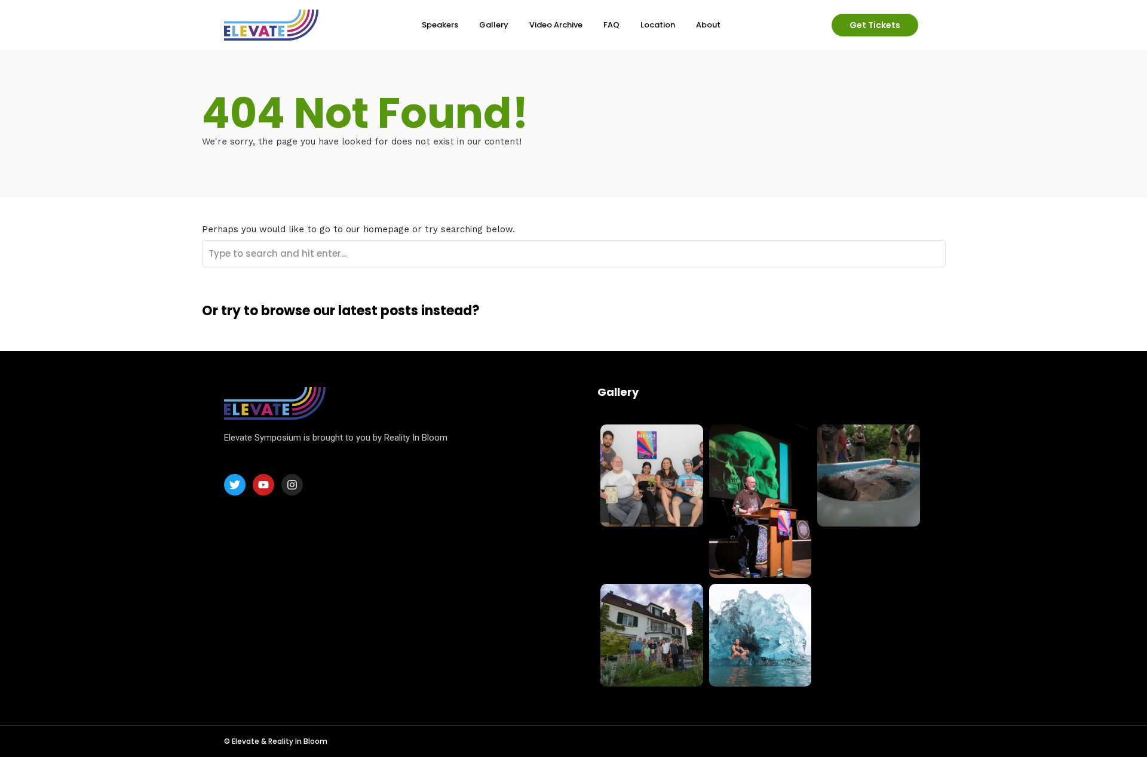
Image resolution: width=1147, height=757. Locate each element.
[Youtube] (263, 485)
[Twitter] (235, 485)
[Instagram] (292, 485)
